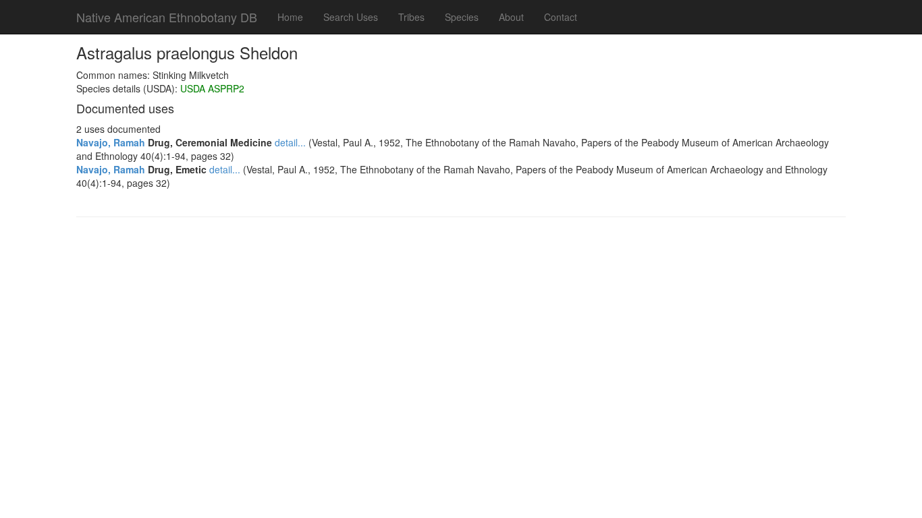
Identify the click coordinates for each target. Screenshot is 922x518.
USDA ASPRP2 (212, 88)
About (511, 17)
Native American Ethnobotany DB (166, 17)
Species (462, 17)
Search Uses (350, 17)
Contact (560, 17)
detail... (290, 142)
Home (290, 17)
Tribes (411, 17)
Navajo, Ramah (110, 142)
